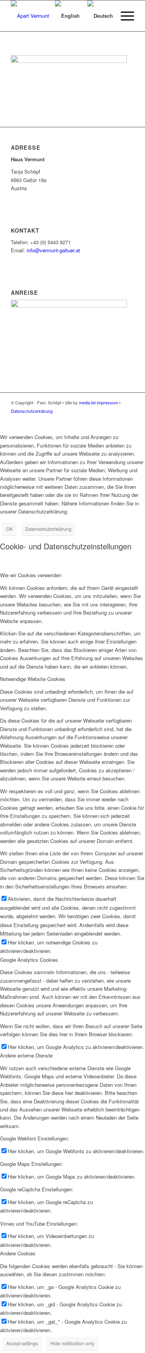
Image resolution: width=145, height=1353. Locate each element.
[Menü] (123, 15)
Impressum (107, 402)
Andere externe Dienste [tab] (26, 1055)
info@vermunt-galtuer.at (53, 250)
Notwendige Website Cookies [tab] (32, 678)
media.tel (87, 402)
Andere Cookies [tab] (18, 1253)
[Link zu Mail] (117, 419)
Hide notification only (72, 1343)
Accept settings (22, 1343)
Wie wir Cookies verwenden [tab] (30, 575)
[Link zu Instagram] (128, 419)
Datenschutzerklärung (32, 411)
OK (9, 528)
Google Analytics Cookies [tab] (29, 959)
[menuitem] (39, 15)
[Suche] (39, 15)
